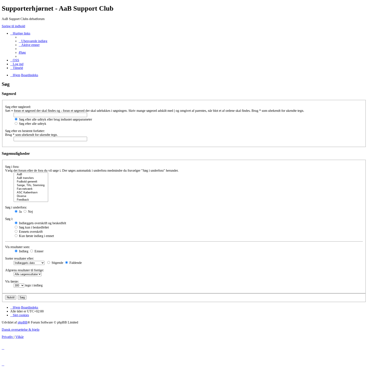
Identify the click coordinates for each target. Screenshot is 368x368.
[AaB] (31, 174)
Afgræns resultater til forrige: (24, 270)
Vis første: (12, 281)
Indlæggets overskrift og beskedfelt (42, 223)
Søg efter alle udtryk (32, 123)
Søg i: (9, 219)
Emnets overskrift (30, 231)
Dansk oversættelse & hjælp (20, 329)
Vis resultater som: (17, 247)
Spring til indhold (13, 26)
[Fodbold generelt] (31, 182)
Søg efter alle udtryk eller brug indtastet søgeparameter (55, 119)
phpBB (22, 322)
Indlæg (23, 251)
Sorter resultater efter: (19, 258)
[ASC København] (31, 192)
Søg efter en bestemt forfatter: (25, 131)
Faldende (75, 262)
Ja (20, 211)
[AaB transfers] (31, 178)
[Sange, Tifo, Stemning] (31, 185)
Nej (30, 211)
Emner (38, 251)
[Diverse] (31, 196)
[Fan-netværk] (31, 189)
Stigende (57, 262)
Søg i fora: (12, 166)
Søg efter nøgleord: (18, 107)
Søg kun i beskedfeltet (33, 227)
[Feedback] (31, 200)
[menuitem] (33, 41)
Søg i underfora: (16, 207)
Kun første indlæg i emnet (36, 236)
